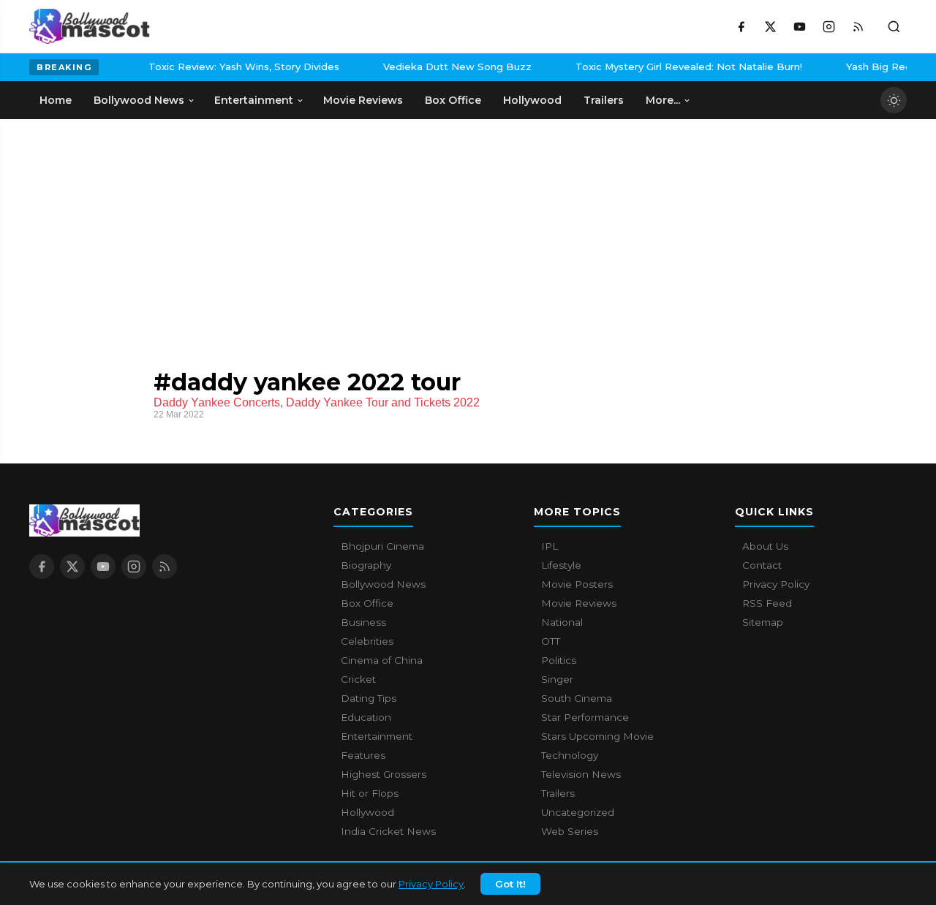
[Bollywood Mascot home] (89, 26)
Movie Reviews (578, 603)
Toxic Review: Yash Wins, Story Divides (234, 66)
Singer (557, 679)
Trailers (558, 793)
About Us (765, 546)
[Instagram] (828, 26)
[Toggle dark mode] (893, 100)
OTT (550, 641)
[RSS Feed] (857, 26)
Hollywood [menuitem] (532, 100)
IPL (549, 546)
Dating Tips (368, 698)
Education (366, 717)
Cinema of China (382, 660)
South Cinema (576, 698)
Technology (569, 755)
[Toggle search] (893, 26)
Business (363, 622)
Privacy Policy (431, 884)
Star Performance (585, 717)
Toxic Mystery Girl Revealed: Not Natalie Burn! (679, 66)
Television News (581, 774)
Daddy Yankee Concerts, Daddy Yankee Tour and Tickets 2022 (317, 402)
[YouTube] (799, 26)
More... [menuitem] (663, 100)
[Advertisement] (139, 228)
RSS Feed (767, 603)
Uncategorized (577, 812)
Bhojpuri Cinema (382, 546)
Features (363, 755)
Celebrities (367, 641)
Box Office (367, 603)
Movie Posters (577, 584)
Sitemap (762, 622)
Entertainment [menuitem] (253, 100)
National (562, 622)
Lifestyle (561, 565)
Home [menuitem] (55, 100)
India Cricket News (388, 831)
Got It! (510, 884)
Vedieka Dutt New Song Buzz (448, 66)
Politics (558, 660)
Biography (366, 565)
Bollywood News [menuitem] (139, 100)
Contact (762, 565)
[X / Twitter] (770, 26)
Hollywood (367, 812)
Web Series (569, 831)
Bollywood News (383, 584)
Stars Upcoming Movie (597, 736)
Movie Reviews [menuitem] (363, 100)
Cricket (358, 679)
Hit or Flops (370, 793)
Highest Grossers (383, 774)
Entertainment (376, 736)
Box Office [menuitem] (453, 100)
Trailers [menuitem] (604, 100)
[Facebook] (740, 26)
